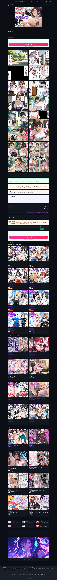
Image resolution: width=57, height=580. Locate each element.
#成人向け (7, 568)
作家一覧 (37, 574)
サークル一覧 (34, 574)
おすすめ (53, 1)
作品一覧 (32, 1)
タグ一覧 (40, 574)
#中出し (11, 568)
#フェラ (19, 568)
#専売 (21, 568)
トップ (9, 4)
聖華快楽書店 (43, 568)
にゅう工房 (51, 568)
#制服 (24, 568)
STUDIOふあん (47, 568)
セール (16, 574)
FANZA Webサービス (30, 578)
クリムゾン (31, 568)
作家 (38, 1)
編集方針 (43, 574)
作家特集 (50, 1)
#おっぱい (16, 568)
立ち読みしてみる (29, 44)
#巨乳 (13, 568)
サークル (35, 1)
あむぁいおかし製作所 (38, 568)
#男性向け (4, 568)
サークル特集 (46, 1)
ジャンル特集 (41, 1)
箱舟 (34, 568)
